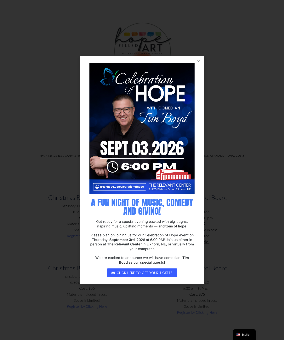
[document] (142, 170)
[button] (198, 61)
